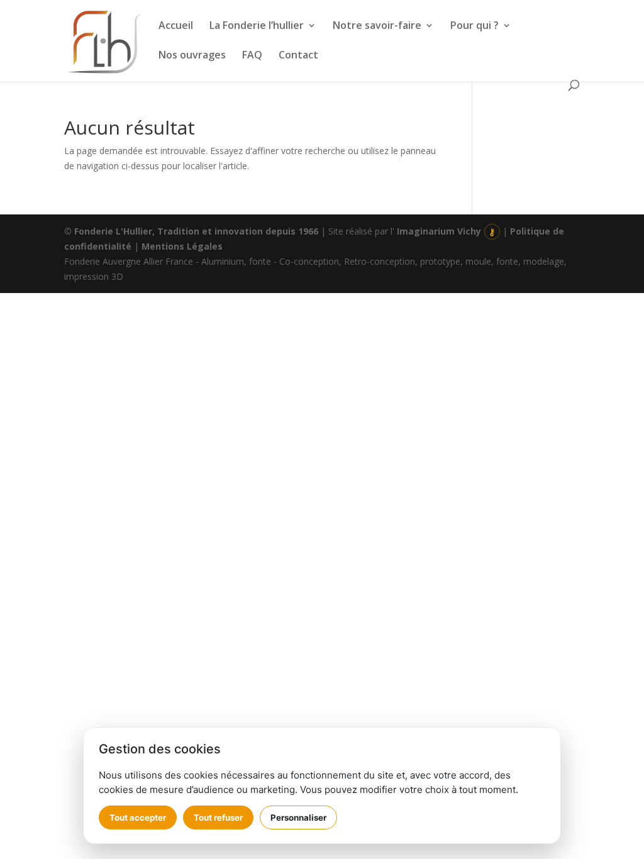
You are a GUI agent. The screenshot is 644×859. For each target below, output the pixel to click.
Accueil (175, 26)
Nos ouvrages (192, 56)
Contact (298, 56)
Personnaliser (298, 817)
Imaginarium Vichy (439, 231)
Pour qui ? (474, 26)
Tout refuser (218, 817)
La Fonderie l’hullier (256, 26)
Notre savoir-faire (377, 26)
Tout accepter (137, 817)
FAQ (252, 56)
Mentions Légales (182, 246)
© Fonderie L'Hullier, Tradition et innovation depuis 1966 (191, 231)
